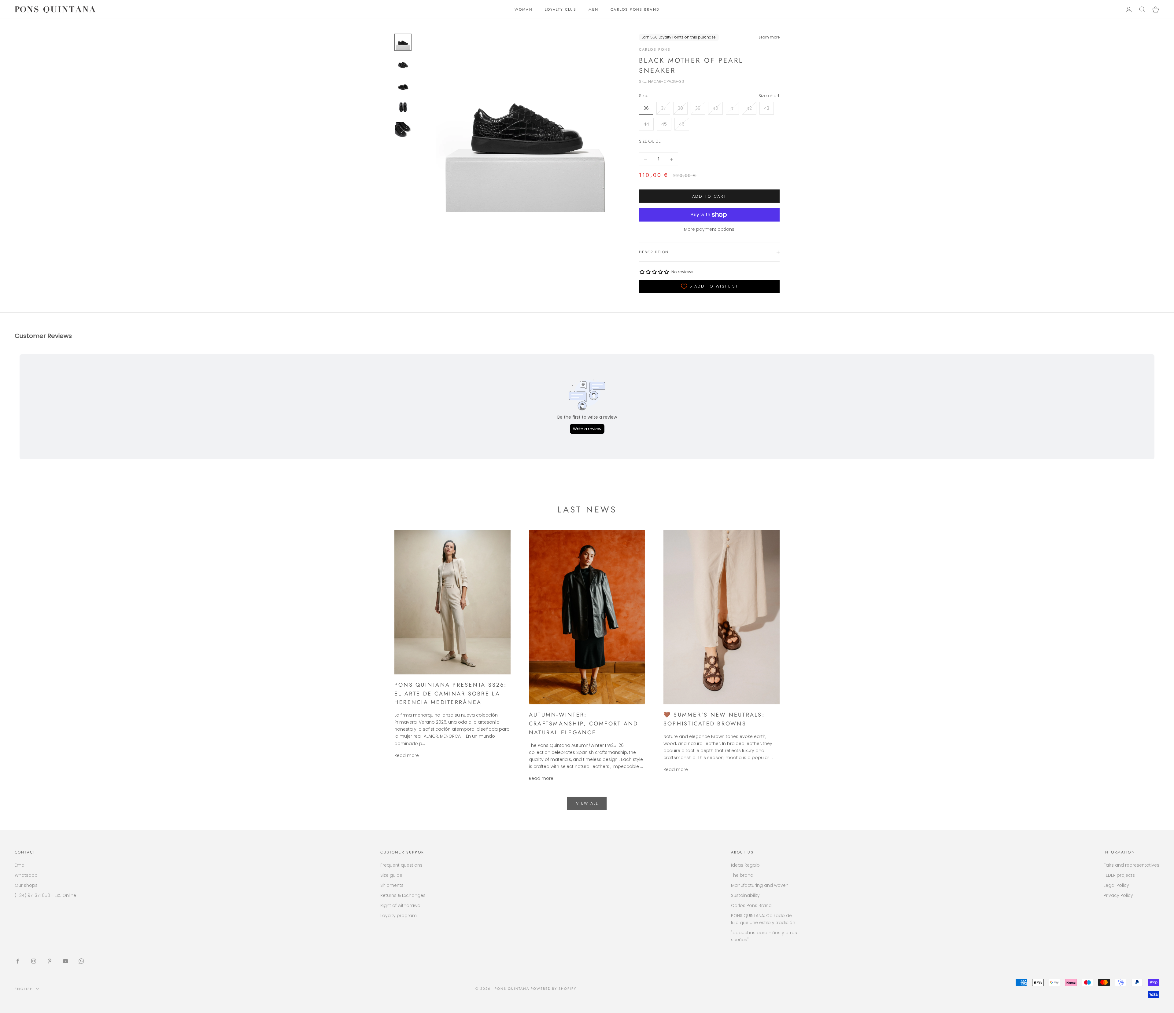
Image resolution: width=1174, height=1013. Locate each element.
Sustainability (745, 895)
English (24, 988)
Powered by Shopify (553, 988)
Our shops (26, 885)
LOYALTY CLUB (560, 9)
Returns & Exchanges (403, 895)
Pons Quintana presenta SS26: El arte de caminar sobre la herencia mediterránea (450, 694)
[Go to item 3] (403, 86)
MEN (593, 9)
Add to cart (709, 196)
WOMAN (524, 9)
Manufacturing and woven (759, 885)
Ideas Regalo (745, 865)
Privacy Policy (1118, 895)
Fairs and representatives (1131, 865)
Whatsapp (26, 875)
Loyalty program (398, 915)
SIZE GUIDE (650, 141)
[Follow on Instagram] (34, 961)
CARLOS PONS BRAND (635, 9)
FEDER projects (1119, 875)
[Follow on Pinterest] (49, 961)
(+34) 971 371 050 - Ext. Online (45, 895)
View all (587, 803)
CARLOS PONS (655, 49)
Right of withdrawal (400, 905)
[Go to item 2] (403, 64)
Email (20, 865)
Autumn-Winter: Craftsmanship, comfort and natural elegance (583, 723)
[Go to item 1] (403, 42)
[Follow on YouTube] (65, 961)
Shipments (392, 885)
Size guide (391, 875)
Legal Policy (1116, 885)
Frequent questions (401, 865)
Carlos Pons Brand (751, 905)
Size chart (769, 96)
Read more (406, 755)
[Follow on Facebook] (18, 961)
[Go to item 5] (403, 130)
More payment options (709, 229)
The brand (742, 875)
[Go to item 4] (403, 108)
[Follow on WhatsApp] (81, 961)
